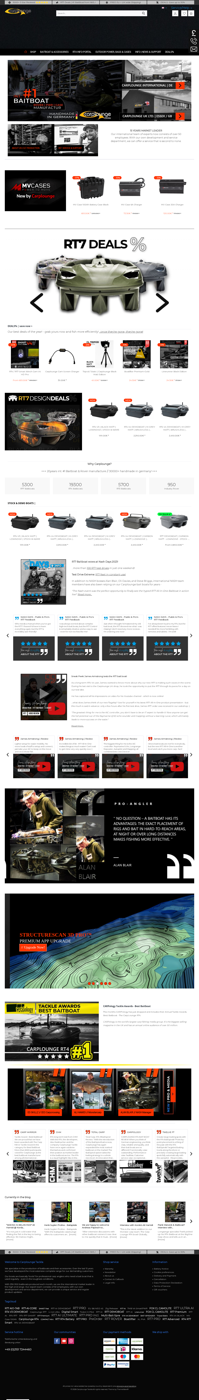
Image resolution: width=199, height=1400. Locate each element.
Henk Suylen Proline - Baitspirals (22, 1225)
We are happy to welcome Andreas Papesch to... (57, 1226)
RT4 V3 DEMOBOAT (17, 1311)
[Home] (25, 52)
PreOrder (96, 1319)
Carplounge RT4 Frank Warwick (173, 1225)
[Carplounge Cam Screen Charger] (25, 354)
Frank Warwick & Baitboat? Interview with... (133, 1226)
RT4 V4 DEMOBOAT (130, 1316)
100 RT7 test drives (98, 568)
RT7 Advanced (171, 1319)
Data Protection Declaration (168, 1282)
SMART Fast (44, 1308)
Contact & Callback (114, 1279)
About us (109, 1275)
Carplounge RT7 (38, 1312)
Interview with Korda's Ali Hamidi (98, 1225)
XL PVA (142, 1319)
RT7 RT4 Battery (65, 1319)
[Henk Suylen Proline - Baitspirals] (23, 1212)
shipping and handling (126, 1386)
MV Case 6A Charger (90, 204)
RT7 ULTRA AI (184, 1308)
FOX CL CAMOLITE (160, 1308)
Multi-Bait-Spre (111, 1315)
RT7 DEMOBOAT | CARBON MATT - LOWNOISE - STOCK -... (136, 537)
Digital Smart (70, 1311)
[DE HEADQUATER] (157, 106)
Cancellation (160, 1279)
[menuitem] (181, 8)
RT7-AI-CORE (29, 1308)
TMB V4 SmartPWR (137, 1308)
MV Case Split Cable (172, 204)
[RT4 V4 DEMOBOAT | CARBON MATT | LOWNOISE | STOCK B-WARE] (175, 410)
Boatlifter (130, 1319)
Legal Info (110, 1282)
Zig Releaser (112, 1308)
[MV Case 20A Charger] (131, 187)
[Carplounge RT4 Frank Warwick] (175, 1212)
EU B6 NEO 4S (96, 1308)
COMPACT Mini (47, 1319)
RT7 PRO (80, 1308)
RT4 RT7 (13, 1315)
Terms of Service (162, 1286)
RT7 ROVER (114, 1319)
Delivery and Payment (165, 1275)
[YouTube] (64, 1341)
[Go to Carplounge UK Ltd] (194, 33)
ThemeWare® (122, 1389)
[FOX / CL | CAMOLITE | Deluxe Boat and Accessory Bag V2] (174, 354)
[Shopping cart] (191, 13)
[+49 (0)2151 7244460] (194, 41)
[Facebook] (57, 1341)
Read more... (85, 594)
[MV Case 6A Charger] (91, 187)
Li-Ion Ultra (54, 1312)
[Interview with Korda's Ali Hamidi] (99, 1212)
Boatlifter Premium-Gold (99, 371)
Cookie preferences (164, 1272)
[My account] (175, 13)
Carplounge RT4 (29, 1319)
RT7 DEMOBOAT (115, 1311)
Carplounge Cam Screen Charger (25, 371)
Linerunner (140, 1312)
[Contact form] (194, 49)
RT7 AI (123, 1308)
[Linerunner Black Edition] (137, 354)
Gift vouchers (160, 1289)
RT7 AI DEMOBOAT (61, 1308)
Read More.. (77, 726)
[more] (34, 1234)
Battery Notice (161, 1268)
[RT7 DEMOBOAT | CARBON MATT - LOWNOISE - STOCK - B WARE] (137, 521)
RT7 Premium (178, 1311)
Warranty (109, 1268)
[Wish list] (184, 13)
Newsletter (110, 1272)
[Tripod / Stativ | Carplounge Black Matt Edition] (62, 354)
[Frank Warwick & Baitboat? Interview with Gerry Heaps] (137, 1212)
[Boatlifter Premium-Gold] (99, 354)
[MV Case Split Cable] (172, 187)
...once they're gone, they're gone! (121, 331)
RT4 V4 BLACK (177, 1315)
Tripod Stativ (162, 1316)
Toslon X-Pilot (87, 1312)
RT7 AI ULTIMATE (64, 1315)
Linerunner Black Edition (136, 371)
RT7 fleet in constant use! (110, 574)
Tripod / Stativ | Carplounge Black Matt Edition (62, 373)
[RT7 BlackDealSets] (43, 421)
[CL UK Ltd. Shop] (157, 75)
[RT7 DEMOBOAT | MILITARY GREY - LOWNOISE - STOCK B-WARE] (174, 521)
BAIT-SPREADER (148, 1316)
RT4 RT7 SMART (27, 1315)
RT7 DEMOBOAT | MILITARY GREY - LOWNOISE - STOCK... (174, 537)
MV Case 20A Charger (131, 204)
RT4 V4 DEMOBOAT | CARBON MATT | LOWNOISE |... (175, 428)
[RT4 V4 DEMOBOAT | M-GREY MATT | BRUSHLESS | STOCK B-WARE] (104, 410)
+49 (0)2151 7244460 (18, 1349)
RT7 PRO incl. (89, 1315)
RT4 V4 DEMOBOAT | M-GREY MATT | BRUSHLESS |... (103, 428)
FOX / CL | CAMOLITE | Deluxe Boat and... (174, 373)
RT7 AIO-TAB (12, 1308)
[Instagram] (71, 1341)
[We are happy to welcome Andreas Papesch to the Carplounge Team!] (61, 1212)
